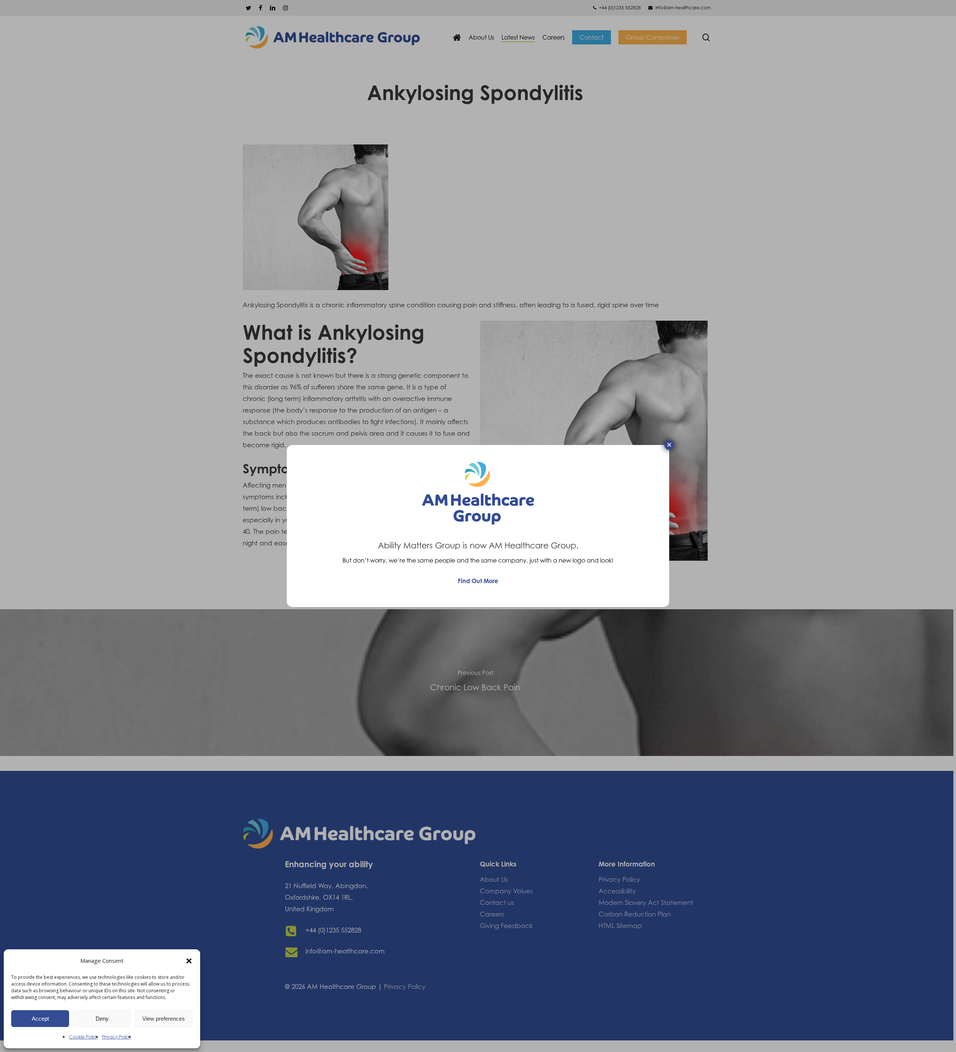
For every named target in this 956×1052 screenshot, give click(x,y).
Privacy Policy (116, 1037)
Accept (40, 1018)
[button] (189, 961)
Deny (102, 1018)
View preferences (163, 1018)
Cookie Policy (83, 1037)
